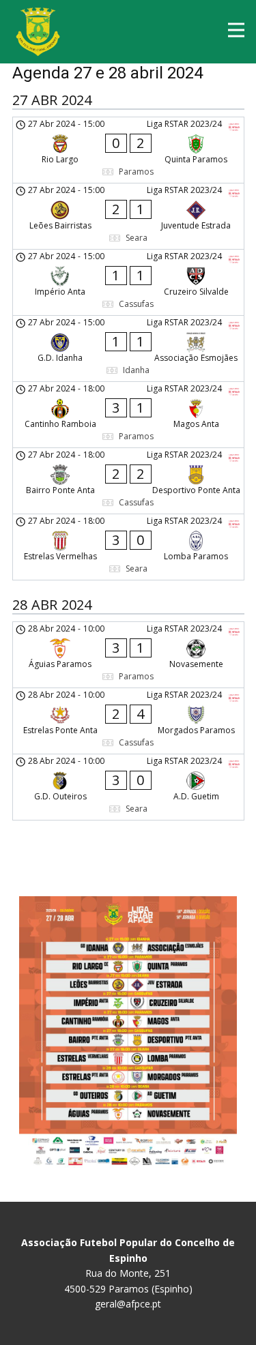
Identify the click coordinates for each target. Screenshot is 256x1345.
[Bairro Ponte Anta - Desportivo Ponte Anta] (128, 481)
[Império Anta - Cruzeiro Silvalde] (128, 282)
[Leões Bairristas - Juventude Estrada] (128, 216)
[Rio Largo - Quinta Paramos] (128, 150)
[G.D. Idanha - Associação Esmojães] (128, 348)
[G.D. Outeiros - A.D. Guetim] (128, 787)
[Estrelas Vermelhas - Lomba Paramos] (128, 547)
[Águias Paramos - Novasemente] (128, 655)
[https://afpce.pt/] (37, 31)
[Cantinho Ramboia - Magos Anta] (128, 414)
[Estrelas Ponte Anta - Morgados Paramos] (128, 721)
